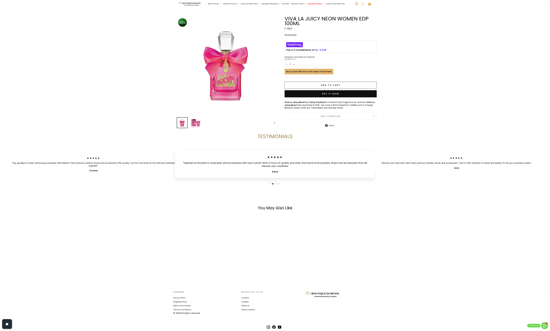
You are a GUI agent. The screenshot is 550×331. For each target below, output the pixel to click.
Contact (245, 298)
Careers (245, 302)
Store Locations (248, 310)
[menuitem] (214, 4)
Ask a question (331, 116)
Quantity (290, 59)
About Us (245, 306)
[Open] (7, 324)
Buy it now (330, 93)
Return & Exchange (181, 306)
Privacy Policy (179, 298)
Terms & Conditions (182, 310)
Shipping (289, 57)
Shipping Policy (180, 302)
